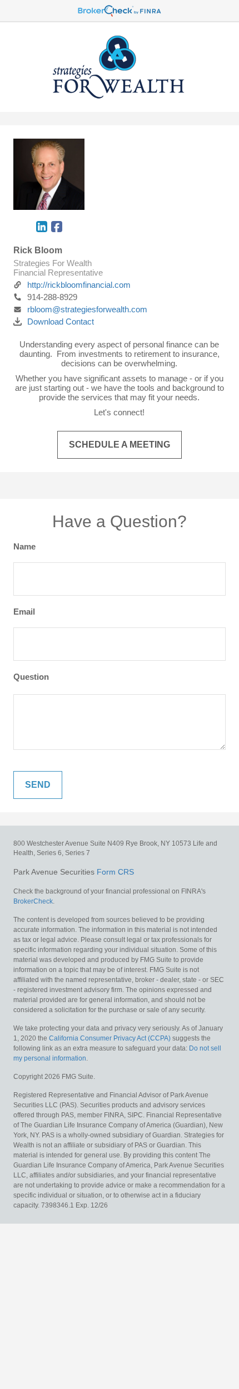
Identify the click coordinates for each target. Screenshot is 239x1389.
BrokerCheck (33, 901)
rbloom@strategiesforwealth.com (87, 309)
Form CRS (115, 871)
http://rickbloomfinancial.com (79, 284)
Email (24, 611)
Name (24, 546)
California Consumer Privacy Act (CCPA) (110, 1038)
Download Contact (60, 321)
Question (31, 676)
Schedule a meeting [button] (119, 444)
